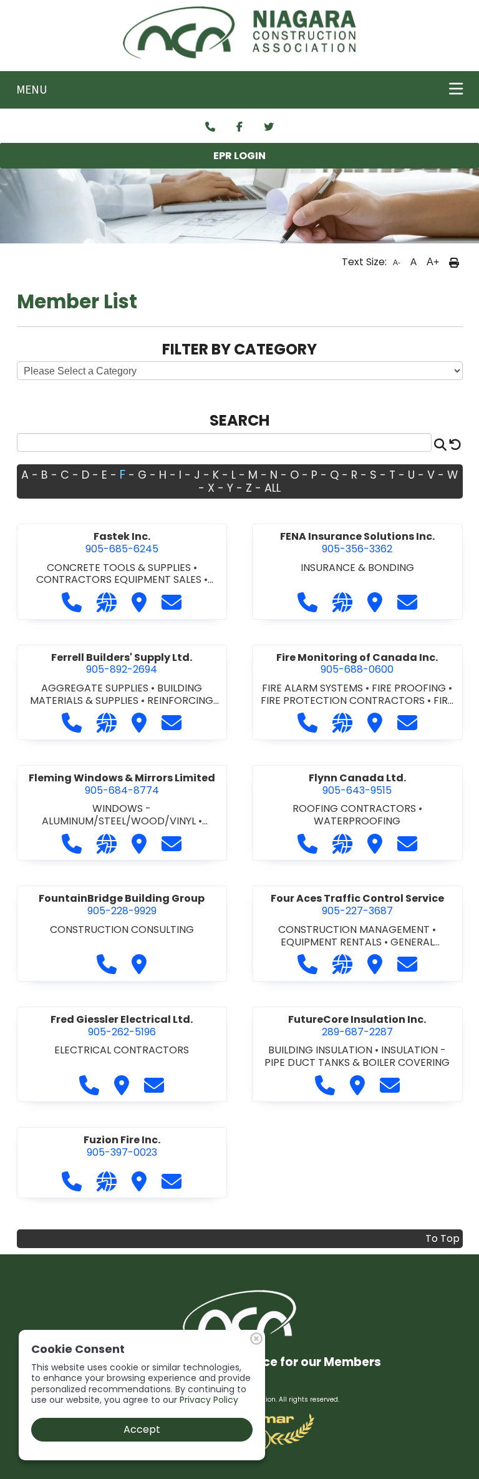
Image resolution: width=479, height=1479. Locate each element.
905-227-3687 (357, 904)
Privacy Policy (209, 1400)
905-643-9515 (357, 784)
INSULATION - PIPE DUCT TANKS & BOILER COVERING (357, 1056)
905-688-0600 (357, 663)
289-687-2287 (357, 1025)
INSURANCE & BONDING (357, 567)
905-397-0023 (122, 1146)
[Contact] (210, 127)
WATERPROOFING (357, 821)
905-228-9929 (122, 904)
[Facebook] (239, 127)
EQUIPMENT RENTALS (332, 942)
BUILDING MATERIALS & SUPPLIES (116, 694)
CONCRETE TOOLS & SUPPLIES (120, 567)
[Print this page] (454, 262)
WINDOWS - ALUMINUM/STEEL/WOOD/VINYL (120, 814)
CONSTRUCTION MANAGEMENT (355, 929)
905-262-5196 (122, 1025)
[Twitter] (269, 127)
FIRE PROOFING (410, 688)
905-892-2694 (121, 663)
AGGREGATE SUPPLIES (96, 688)
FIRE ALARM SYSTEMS (313, 688)
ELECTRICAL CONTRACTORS (121, 1050)
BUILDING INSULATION (321, 1050)
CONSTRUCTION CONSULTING (122, 929)
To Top (442, 1238)
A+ (433, 261)
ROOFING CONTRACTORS (356, 808)
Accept (141, 1429)
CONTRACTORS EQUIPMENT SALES (120, 579)
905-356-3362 (357, 542)
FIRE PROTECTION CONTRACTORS (344, 700)
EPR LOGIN (239, 156)
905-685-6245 (121, 542)
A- (396, 262)
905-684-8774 (122, 784)
